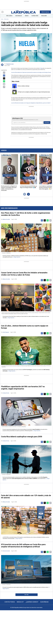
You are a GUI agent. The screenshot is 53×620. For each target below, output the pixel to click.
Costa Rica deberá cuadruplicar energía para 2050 (21, 437)
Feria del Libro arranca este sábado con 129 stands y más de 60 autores (26, 496)
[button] (45, 12)
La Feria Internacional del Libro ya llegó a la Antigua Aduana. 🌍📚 (28, 186)
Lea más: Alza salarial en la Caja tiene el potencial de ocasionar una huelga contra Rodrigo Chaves (31, 72)
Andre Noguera (6, 332)
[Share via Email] (4, 84)
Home (2, 19)
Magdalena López (10, 63)
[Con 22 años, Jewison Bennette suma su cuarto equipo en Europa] (26, 350)
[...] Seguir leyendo (16, 257)
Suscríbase (44, 602)
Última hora (6, 19)
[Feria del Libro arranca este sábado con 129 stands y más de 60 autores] (26, 520)
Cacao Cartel (23, 316)
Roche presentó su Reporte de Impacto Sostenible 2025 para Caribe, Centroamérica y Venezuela (9, 188)
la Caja (41, 68)
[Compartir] (4, 87)
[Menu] (2, 12)
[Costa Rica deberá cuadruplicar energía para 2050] (26, 459)
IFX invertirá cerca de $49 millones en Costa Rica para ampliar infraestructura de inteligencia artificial (23, 545)
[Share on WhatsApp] (4, 81)
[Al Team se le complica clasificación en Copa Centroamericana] (14, 92)
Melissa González (6, 219)
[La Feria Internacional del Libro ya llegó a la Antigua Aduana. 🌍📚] (28, 169)
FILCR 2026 (6, 537)
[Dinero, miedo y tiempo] (14, 86)
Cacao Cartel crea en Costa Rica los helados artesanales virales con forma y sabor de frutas (24, 274)
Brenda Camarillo (6, 550)
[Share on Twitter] (4, 78)
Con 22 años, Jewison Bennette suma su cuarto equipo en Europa (24, 327)
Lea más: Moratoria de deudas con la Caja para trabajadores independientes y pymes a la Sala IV (30, 102)
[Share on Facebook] (4, 75)
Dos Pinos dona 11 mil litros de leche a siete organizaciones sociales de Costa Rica (25, 214)
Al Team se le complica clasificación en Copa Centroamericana (34, 92)
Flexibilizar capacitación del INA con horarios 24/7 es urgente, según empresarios (23, 387)
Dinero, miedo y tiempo (23, 86)
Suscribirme (46, 122)
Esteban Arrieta (6, 393)
